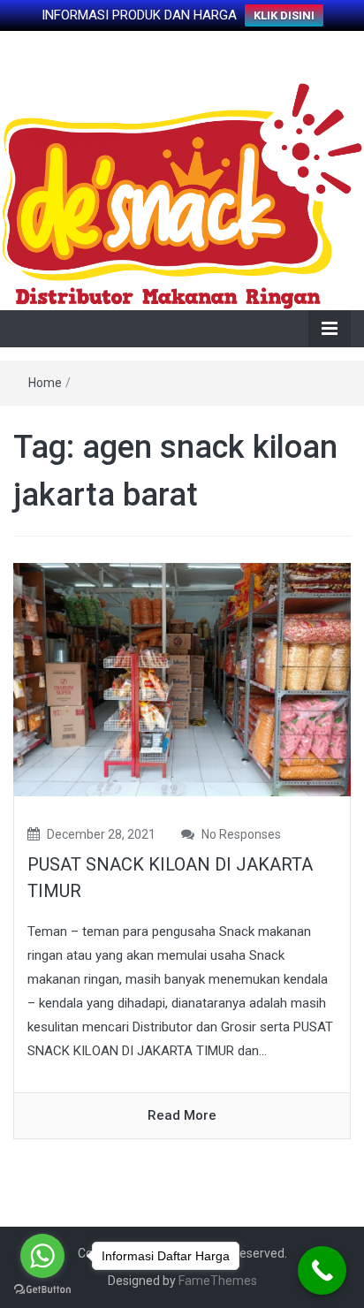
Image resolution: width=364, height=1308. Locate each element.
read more (182, 1115)
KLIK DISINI (284, 15)
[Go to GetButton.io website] (42, 1290)
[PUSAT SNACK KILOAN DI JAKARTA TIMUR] (182, 679)
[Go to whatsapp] (42, 1256)
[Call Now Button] (322, 1270)
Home (45, 383)
